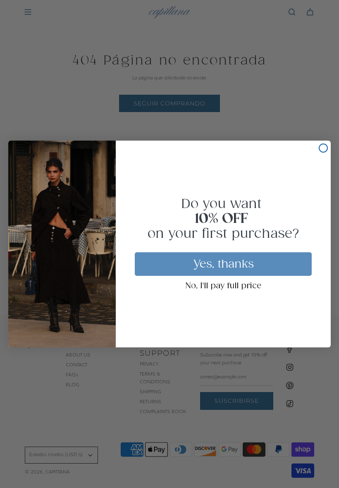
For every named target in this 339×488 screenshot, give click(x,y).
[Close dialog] (323, 148)
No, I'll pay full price (223, 286)
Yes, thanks (223, 264)
